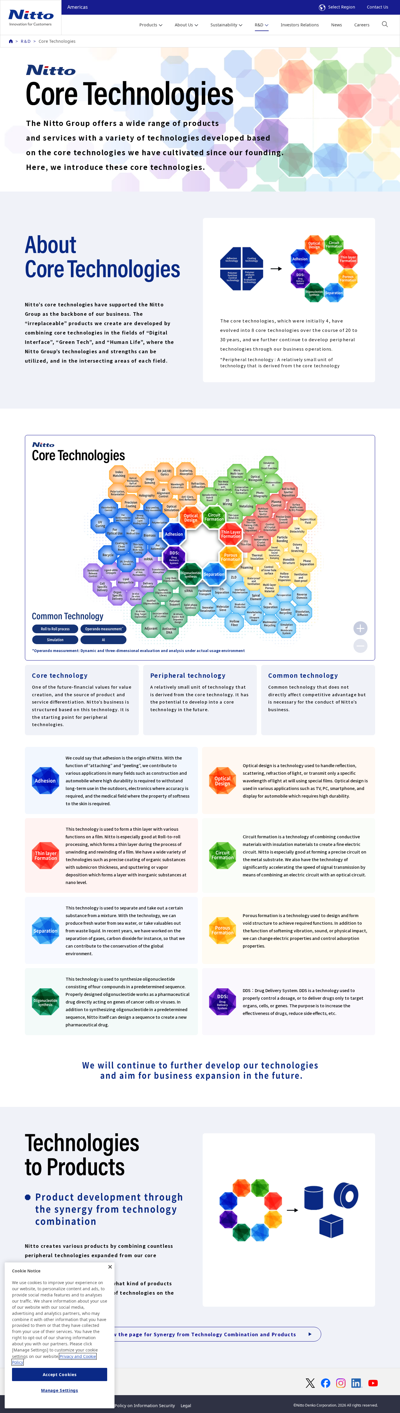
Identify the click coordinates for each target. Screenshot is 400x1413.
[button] (385, 24)
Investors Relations (300, 25)
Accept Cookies (60, 1374)
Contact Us (377, 7)
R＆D (25, 41)
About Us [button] (184, 25)
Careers (362, 25)
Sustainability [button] (224, 25)
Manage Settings (59, 1390)
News (336, 25)
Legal (186, 1405)
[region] (59, 1335)
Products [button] (148, 25)
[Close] (110, 1266)
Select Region (341, 7)
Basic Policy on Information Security (139, 1405)
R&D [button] (259, 25)
